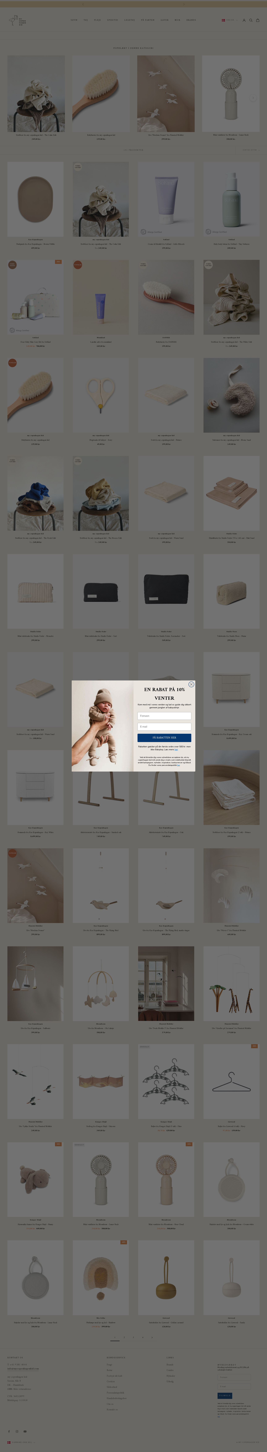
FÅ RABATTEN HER (164, 737)
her (176, 749)
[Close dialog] (191, 684)
